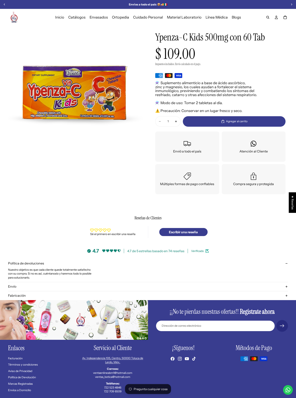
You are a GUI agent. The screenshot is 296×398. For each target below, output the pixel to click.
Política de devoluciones (26, 263)
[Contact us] (288, 390)
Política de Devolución (22, 377)
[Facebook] (172, 358)
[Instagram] (179, 358)
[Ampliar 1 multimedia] (75, 93)
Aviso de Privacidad (20, 371)
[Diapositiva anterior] (4, 4)
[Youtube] (186, 358)
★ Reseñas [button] (292, 203)
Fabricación (17, 295)
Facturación (15, 358)
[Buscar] (267, 17)
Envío (12, 286)
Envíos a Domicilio (19, 390)
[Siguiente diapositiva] (291, 4)
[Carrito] (285, 17)
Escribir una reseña (183, 232)
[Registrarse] (282, 326)
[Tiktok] (193, 358)
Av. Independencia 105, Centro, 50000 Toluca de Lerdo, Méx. (112, 360)
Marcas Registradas (20, 384)
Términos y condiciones (23, 364)
